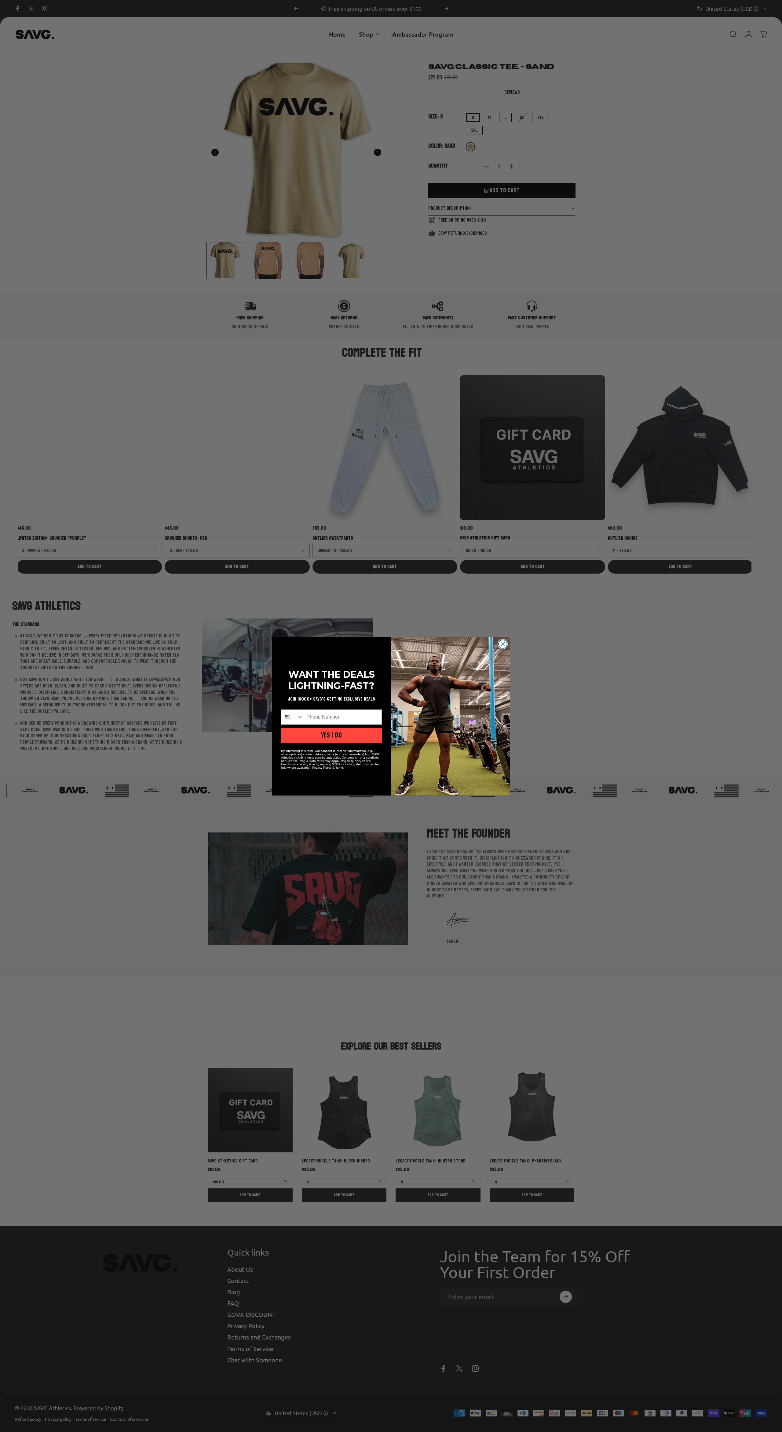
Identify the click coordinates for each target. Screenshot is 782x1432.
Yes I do (331, 735)
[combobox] (292, 717)
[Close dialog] (503, 644)
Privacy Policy (321, 767)
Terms (339, 767)
